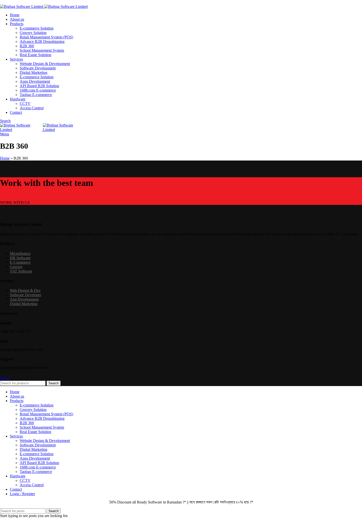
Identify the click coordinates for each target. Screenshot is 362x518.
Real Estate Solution (35, 55)
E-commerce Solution (36, 28)
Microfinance (20, 253)
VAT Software (21, 271)
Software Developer (25, 295)
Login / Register (22, 494)
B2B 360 (27, 46)
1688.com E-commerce (38, 90)
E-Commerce (20, 262)
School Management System (42, 50)
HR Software (20, 258)
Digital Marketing (33, 72)
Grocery (16, 267)
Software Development (38, 68)
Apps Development (35, 81)
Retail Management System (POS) (46, 37)
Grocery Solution (33, 33)
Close (4, 378)
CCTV (25, 103)
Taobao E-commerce (36, 95)
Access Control (32, 108)
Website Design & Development (45, 64)
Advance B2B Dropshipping (42, 41)
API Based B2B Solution (39, 86)
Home (5, 158)
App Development (24, 299)
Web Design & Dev (25, 290)
